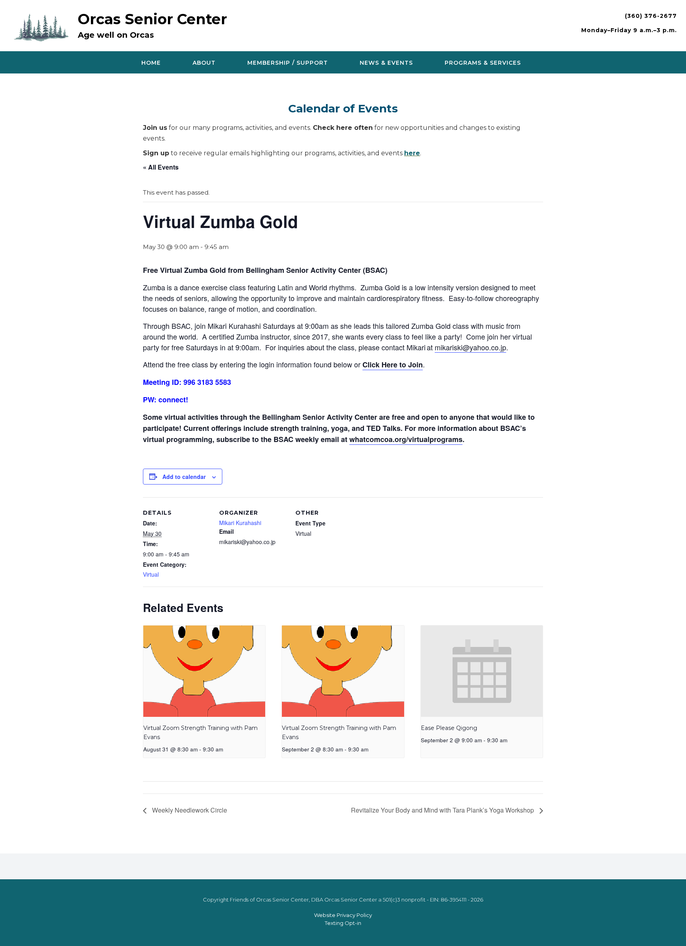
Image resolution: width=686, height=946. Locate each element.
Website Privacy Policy (343, 915)
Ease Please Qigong (449, 728)
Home (151, 62)
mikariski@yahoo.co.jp (470, 347)
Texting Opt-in (343, 923)
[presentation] (204, 671)
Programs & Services (483, 62)
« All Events (161, 167)
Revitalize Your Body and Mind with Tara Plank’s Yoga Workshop (443, 810)
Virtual (151, 574)
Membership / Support (287, 62)
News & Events (386, 62)
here (412, 153)
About (204, 62)
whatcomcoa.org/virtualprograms (405, 439)
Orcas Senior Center (152, 19)
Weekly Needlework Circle (188, 810)
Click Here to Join (392, 364)
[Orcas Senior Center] (43, 26)
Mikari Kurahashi (240, 523)
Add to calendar (184, 477)
